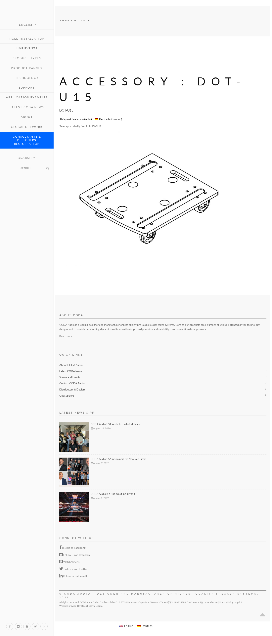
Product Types (27, 58)
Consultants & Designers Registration (27, 140)
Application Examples (27, 97)
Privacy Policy (226, 602)
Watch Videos (71, 562)
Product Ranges (26, 68)
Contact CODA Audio (72, 383)
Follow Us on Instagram (77, 555)
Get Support (66, 395)
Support (27, 87)
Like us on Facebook (74, 547)
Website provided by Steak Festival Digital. (81, 606)
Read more (65, 336)
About (27, 116)
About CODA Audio (71, 365)
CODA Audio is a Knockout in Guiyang (113, 493)
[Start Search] (47, 168)
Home (65, 20)
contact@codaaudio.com (205, 602)
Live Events (27, 48)
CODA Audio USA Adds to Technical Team (115, 424)
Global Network (27, 126)
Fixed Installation (27, 38)
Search (26, 157)
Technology (27, 77)
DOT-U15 (82, 20)
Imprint (238, 602)
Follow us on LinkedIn (75, 576)
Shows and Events (69, 377)
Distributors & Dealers (72, 389)
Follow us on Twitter (75, 569)
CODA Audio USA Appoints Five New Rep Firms (118, 459)
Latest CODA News (27, 107)
